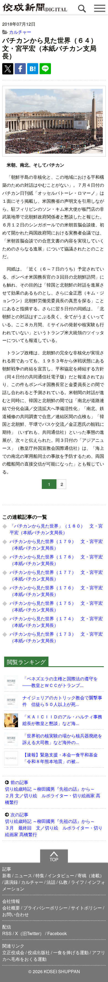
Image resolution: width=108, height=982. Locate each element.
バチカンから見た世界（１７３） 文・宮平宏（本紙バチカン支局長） (56, 637)
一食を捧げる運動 (71, 952)
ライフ (77, 882)
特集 (39, 875)
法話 (51, 882)
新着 (6, 875)
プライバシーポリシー (45, 908)
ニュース (23, 875)
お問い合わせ (15, 914)
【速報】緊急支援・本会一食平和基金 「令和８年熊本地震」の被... (62, 757)
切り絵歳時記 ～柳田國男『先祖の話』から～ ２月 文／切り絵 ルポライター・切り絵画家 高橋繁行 (52, 792)
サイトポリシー (86, 908)
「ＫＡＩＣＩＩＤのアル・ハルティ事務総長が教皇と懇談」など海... (62, 719)
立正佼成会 (13, 952)
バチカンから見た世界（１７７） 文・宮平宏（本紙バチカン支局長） (56, 575)
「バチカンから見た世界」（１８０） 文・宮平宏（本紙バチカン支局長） (56, 529)
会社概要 (11, 908)
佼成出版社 (39, 952)
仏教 (63, 882)
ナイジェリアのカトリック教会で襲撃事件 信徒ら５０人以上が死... (62, 700)
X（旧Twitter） (29, 933)
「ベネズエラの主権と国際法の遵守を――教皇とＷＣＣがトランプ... (60, 681)
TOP (54, 859)
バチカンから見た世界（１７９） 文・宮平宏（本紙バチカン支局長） (56, 544)
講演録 (11, 882)
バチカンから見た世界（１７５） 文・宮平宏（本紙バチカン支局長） (56, 606)
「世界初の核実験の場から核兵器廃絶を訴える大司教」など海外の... (62, 738)
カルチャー (20, 32)
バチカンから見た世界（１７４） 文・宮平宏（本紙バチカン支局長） (56, 621)
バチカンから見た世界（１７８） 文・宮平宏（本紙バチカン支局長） (56, 559)
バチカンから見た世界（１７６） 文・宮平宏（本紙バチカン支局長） (56, 590)
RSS (7, 933)
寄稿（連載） (91, 875)
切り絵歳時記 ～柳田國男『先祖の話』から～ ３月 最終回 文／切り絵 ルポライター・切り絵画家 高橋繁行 (53, 824)
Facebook (57, 933)
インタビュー (61, 875)
